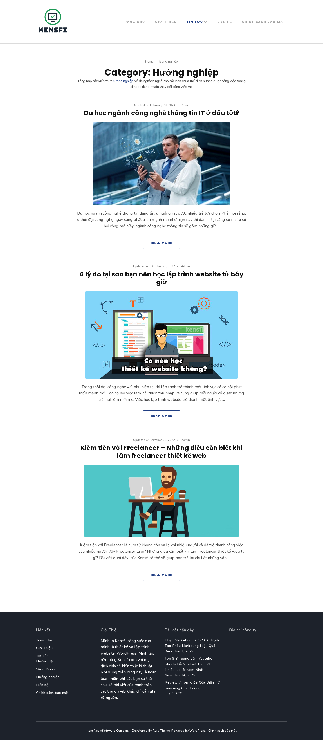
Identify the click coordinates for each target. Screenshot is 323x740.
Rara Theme (161, 730)
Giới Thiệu (166, 22)
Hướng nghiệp (48, 677)
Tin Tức (195, 22)
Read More (161, 242)
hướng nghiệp (122, 81)
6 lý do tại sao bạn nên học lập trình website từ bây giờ (161, 278)
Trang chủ (133, 22)
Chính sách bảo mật (264, 22)
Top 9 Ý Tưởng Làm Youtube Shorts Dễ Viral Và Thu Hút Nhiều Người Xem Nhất (188, 664)
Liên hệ (224, 22)
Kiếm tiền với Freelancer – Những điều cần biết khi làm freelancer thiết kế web (161, 451)
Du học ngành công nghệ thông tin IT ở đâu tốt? (161, 112)
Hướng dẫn (45, 661)
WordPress (46, 669)
